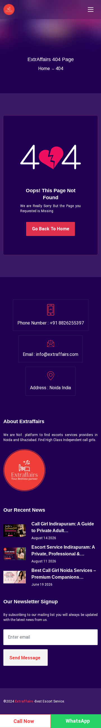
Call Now (23, 721)
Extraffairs (24, 701)
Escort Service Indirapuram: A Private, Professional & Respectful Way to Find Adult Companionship (63, 551)
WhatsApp (78, 721)
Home (44, 68)
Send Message (24, 657)
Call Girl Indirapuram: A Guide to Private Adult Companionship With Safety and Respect (62, 527)
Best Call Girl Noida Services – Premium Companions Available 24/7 (63, 574)
